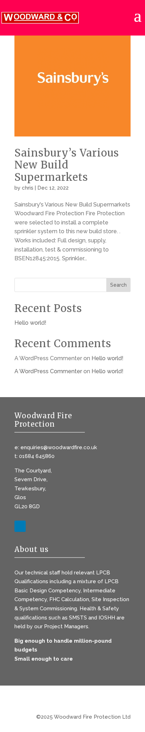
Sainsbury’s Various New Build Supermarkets (66, 165)
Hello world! (30, 322)
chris (27, 188)
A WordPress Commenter (48, 371)
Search (118, 285)
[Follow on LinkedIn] (20, 526)
